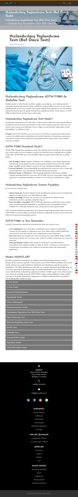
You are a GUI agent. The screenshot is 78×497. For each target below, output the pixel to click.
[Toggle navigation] (69, 3)
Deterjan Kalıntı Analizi (16, 337)
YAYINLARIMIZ (39, 480)
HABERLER (39, 476)
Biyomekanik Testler (14, 297)
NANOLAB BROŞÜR (39, 469)
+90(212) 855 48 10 (39, 384)
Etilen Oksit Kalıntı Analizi (17, 348)
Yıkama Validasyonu (14, 302)
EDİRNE (39, 457)
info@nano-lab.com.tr (39, 393)
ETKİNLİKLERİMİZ (39, 483)
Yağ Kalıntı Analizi (14, 343)
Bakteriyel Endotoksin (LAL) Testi (20, 322)
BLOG (39, 473)
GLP (39, 461)
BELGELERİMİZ (39, 412)
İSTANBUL (39, 450)
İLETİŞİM (39, 430)
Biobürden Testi (13, 332)
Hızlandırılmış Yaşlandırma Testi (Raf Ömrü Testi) (31, 20)
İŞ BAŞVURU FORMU (39, 438)
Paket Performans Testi (16, 317)
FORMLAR (39, 416)
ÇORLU (39, 454)
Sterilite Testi (12, 327)
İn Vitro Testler (12, 287)
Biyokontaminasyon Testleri (17, 307)
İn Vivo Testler (12, 282)
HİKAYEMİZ (39, 419)
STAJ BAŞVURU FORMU (39, 442)
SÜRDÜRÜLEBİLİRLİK (39, 426)
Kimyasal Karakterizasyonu (17, 292)
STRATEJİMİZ (39, 423)
